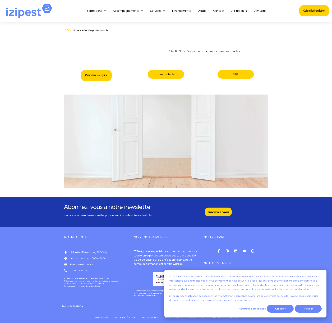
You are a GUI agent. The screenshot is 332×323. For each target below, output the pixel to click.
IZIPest (68, 30)
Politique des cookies (150, 317)
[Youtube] (244, 251)
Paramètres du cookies (252, 308)
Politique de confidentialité (124, 317)
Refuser (308, 308)
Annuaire (260, 11)
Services (156, 11)
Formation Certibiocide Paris (72, 306)
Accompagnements (126, 11)
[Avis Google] (252, 251)
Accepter (280, 308)
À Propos (237, 11)
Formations (94, 11)
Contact (218, 11)
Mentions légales (101, 317)
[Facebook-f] (218, 251)
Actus (202, 11)
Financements (181, 11)
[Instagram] (227, 251)
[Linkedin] (235, 251)
